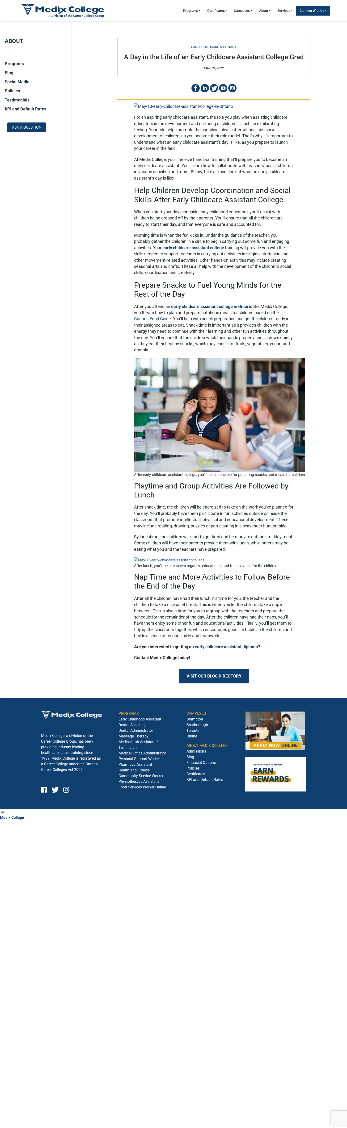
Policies (12, 90)
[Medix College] (62, 10)
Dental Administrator (135, 730)
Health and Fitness (134, 770)
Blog (9, 72)
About (263, 11)
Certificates (216, 11)
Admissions (196, 751)
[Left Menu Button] (2, 812)
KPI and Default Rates (25, 109)
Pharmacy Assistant (135, 764)
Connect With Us (312, 11)
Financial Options (201, 762)
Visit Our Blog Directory (213, 676)
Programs (190, 11)
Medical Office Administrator (142, 753)
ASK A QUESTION (26, 127)
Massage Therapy (133, 736)
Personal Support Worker (139, 759)
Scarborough (197, 725)
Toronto (192, 730)
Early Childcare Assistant (214, 47)
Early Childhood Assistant (139, 719)
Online (191, 736)
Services (283, 11)
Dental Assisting (132, 725)
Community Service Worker (140, 776)
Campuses (242, 11)
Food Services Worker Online (142, 787)
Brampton (194, 719)
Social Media (17, 82)
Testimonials (17, 99)
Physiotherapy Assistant (138, 781)
